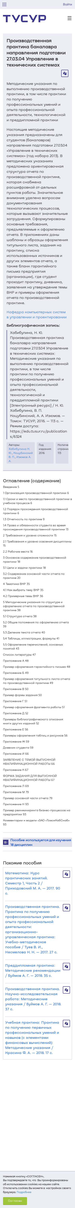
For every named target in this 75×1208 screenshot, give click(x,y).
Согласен (15, 1200)
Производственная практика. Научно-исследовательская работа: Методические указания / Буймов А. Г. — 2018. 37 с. (33, 998)
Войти (67, 4)
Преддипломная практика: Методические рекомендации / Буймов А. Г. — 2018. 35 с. (32, 970)
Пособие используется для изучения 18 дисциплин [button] (40, 842)
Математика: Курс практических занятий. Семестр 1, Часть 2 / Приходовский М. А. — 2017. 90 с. (32, 883)
